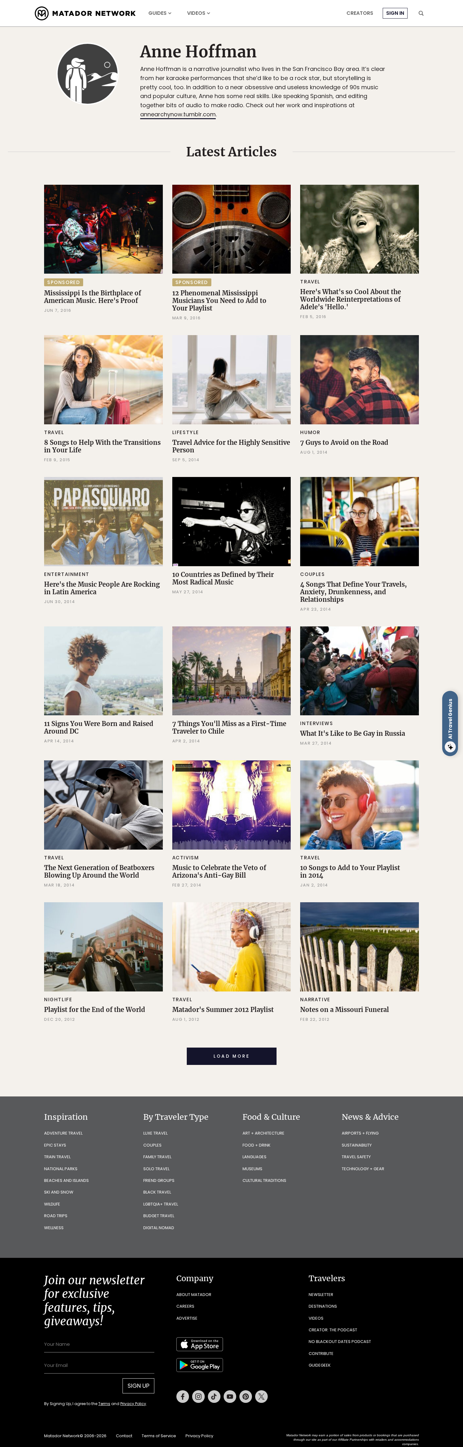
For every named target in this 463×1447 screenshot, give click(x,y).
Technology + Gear (363, 1169)
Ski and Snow (58, 1192)
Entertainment (66, 574)
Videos (196, 13)
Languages (254, 1157)
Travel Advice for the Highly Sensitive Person (231, 446)
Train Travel (57, 1157)
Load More (232, 1056)
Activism (185, 857)
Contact (124, 1436)
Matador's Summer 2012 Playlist (223, 1010)
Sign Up (138, 1386)
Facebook (182, 1396)
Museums (252, 1169)
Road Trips (55, 1216)
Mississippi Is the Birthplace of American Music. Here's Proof (92, 297)
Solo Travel (156, 1169)
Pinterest (245, 1396)
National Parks (60, 1169)
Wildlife (52, 1204)
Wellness (54, 1228)
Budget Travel (158, 1216)
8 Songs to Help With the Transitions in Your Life (102, 446)
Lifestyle (185, 432)
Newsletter (321, 1295)
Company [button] (194, 1278)
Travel (310, 281)
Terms (104, 1403)
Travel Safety (356, 1157)
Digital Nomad (158, 1228)
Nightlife (58, 999)
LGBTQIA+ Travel (160, 1204)
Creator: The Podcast (333, 1330)
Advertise (186, 1318)
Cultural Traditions (264, 1180)
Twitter (261, 1396)
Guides (157, 13)
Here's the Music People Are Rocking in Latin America (102, 588)
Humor (310, 432)
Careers (185, 1306)
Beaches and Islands (66, 1180)
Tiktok (214, 1396)
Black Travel (157, 1192)
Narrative (315, 999)
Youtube (230, 1396)
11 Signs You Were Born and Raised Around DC (98, 727)
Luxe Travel (155, 1133)
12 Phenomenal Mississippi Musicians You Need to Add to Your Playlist (219, 300)
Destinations (323, 1306)
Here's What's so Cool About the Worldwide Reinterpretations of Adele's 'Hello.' (350, 299)
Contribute (321, 1354)
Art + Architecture (263, 1133)
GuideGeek (320, 1365)
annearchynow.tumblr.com (178, 114)
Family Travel (157, 1157)
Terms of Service (159, 1436)
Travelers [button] (327, 1278)
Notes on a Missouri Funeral (344, 1010)
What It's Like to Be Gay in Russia (352, 733)
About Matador (193, 1295)
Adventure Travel (63, 1133)
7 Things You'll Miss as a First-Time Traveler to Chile (229, 727)
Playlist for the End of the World (94, 1010)
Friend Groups (158, 1180)
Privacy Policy (133, 1403)
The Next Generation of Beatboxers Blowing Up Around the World (99, 871)
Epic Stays (55, 1145)
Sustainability (357, 1145)
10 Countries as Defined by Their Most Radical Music (223, 578)
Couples (312, 574)
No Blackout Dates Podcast (340, 1342)
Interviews (316, 723)
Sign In (395, 13)
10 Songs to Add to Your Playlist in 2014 (350, 871)
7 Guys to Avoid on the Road (344, 442)
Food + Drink (257, 1145)
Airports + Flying (360, 1133)
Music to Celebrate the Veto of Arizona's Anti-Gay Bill (219, 871)
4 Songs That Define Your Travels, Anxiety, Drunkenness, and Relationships (353, 591)
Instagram (198, 1396)
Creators (359, 13)
